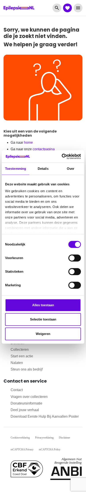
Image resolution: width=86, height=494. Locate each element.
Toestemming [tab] (15, 168)
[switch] (74, 257)
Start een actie (22, 356)
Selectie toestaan (43, 319)
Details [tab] (43, 168)
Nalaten (17, 363)
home (28, 142)
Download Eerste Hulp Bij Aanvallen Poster (45, 416)
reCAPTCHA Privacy (22, 449)
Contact (17, 390)
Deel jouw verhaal (25, 410)
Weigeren (43, 334)
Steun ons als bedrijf (27, 369)
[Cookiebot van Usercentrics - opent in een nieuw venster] (62, 156)
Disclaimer (64, 437)
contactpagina (44, 149)
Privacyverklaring (44, 437)
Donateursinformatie (26, 403)
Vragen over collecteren (29, 397)
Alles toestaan (43, 305)
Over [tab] (70, 168)
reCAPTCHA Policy (49, 449)
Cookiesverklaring (20, 437)
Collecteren (20, 349)
